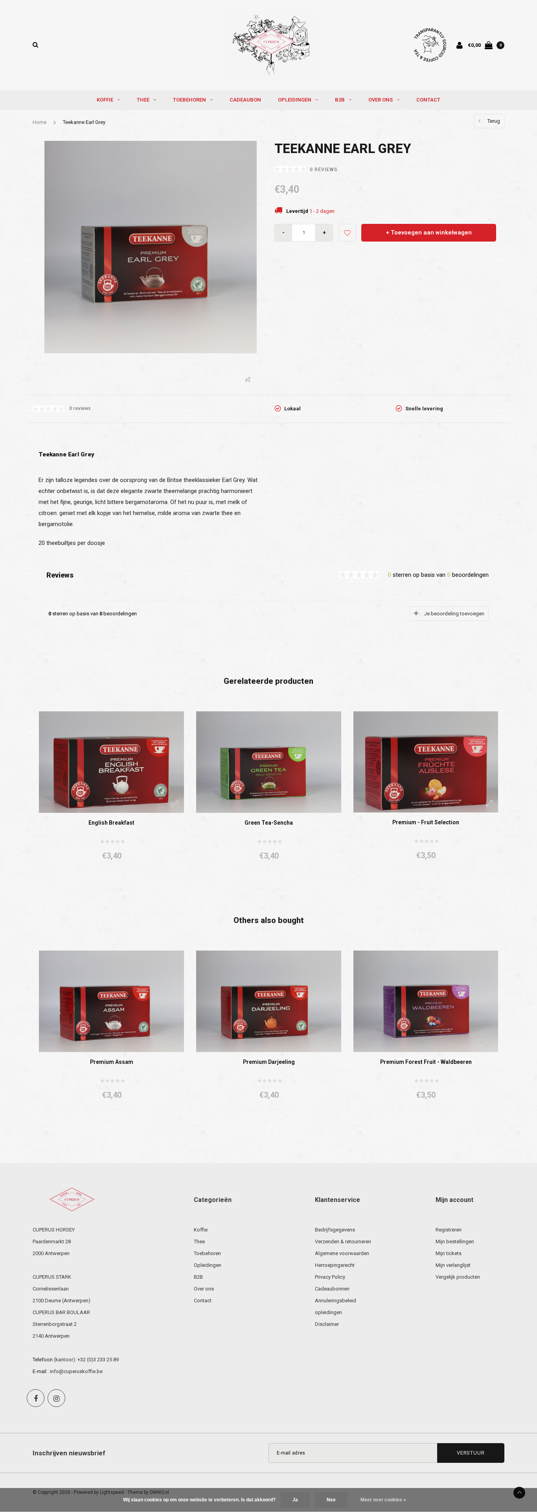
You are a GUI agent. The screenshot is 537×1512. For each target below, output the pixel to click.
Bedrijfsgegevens (335, 1230)
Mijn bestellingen (455, 1241)
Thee (143, 100)
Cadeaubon (245, 100)
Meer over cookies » (383, 1500)
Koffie (105, 100)
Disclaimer (327, 1324)
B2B (340, 100)
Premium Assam (111, 1062)
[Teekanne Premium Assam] (111, 1001)
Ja (295, 1500)
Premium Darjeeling (269, 1062)
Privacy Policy (330, 1277)
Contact (428, 100)
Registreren (449, 1230)
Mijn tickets (449, 1253)
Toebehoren (189, 100)
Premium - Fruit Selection (425, 822)
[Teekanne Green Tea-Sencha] (268, 761)
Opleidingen (294, 100)
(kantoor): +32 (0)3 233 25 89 (86, 1359)
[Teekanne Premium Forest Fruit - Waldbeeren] (425, 1001)
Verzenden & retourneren (343, 1241)
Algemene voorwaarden (342, 1253)
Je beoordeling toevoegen (454, 614)
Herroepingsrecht (335, 1265)
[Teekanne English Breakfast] (111, 761)
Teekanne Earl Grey (84, 122)
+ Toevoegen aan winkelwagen (429, 232)
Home (39, 122)
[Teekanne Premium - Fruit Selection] (425, 761)
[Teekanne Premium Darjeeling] (268, 1001)
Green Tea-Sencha (269, 823)
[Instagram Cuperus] (56, 1398)
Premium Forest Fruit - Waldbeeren (426, 1062)
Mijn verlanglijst (453, 1265)
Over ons (380, 100)
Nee (331, 1500)
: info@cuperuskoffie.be (75, 1371)
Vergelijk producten (458, 1277)
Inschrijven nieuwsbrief (69, 1453)
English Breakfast (111, 823)
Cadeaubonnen (332, 1289)
